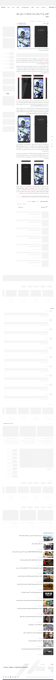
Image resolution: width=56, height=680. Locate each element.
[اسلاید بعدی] (1, 103)
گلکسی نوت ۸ (40, 59)
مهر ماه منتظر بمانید (22, 193)
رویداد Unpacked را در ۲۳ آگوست (30, 188)
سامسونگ (47, 60)
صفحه (27, 196)
